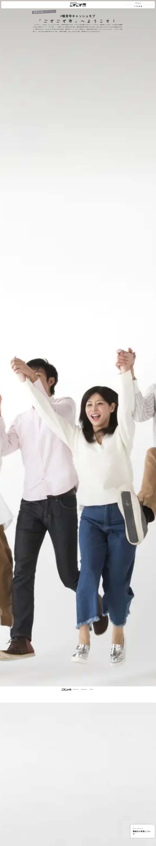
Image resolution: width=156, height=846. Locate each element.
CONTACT (138, 3)
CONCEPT (76, 689)
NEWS (91, 689)
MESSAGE (84, 689)
